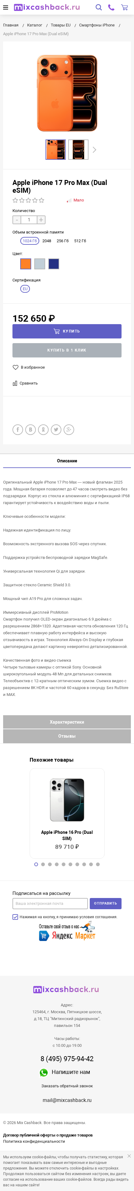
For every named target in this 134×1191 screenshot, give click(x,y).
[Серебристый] (39, 263)
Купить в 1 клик (67, 350)
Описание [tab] (67, 460)
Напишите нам (71, 1072)
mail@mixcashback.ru (67, 1100)
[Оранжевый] (25, 263)
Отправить (105, 903)
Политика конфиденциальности (34, 1141)
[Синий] (53, 263)
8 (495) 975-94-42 (67, 1059)
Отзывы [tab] (67, 736)
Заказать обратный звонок (67, 1086)
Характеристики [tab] (67, 722)
